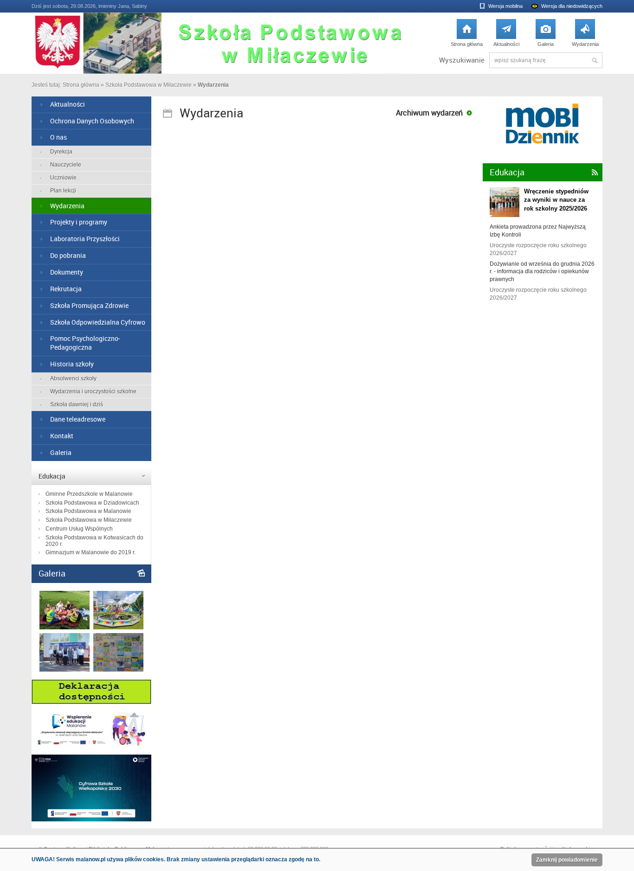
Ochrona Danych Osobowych (92, 120)
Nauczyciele (65, 164)
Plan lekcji (63, 190)
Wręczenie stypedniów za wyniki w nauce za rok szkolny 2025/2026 (556, 199)
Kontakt (61, 435)
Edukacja (52, 476)
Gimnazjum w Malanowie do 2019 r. (90, 552)
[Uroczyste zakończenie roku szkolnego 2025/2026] (64, 669)
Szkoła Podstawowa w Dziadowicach (92, 503)
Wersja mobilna (505, 6)
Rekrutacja (66, 288)
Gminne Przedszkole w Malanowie (89, 494)
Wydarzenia (585, 35)
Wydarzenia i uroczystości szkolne (93, 391)
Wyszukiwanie (462, 60)
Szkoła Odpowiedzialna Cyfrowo (97, 322)
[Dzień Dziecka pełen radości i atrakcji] (118, 627)
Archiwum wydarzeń (429, 113)
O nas (58, 137)
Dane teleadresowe (77, 419)
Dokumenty (66, 272)
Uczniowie (63, 177)
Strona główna (467, 35)
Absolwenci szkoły (73, 378)
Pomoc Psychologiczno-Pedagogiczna (85, 343)
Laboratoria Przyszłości (85, 238)
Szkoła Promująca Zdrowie (89, 305)
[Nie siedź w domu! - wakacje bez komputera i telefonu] (118, 669)
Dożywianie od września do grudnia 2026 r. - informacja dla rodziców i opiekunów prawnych (542, 272)
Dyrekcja (61, 151)
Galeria (545, 35)
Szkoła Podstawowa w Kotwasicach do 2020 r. (94, 540)
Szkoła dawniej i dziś (76, 404)
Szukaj (594, 60)
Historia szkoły (72, 363)
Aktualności (506, 35)
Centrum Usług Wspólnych (79, 528)
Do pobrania (68, 255)
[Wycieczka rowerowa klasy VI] (64, 627)
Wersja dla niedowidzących (571, 6)
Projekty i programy (78, 222)
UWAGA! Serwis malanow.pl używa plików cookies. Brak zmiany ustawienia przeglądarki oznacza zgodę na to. (176, 859)
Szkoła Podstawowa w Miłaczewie (148, 85)
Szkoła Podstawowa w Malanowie (88, 511)
